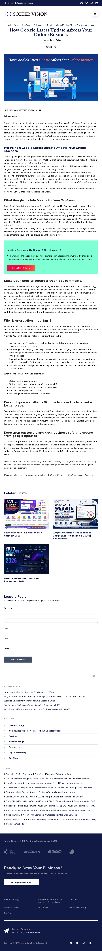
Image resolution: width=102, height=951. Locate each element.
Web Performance (14, 810)
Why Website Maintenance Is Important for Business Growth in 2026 (37, 709)
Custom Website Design (17, 778)
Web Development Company (80, 475)
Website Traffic (57, 819)
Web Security (32, 810)
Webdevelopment (27, 806)
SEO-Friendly (44, 796)
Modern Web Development (18, 787)
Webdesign (11, 806)
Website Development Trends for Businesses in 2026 (22, 580)
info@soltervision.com (23, 3)
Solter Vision (55, 40)
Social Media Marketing (17, 801)
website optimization (16, 819)
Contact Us (14, 747)
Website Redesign (38, 819)
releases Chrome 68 (30, 451)
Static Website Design (60, 801)
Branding (39, 774)
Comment (9, 608)
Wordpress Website (15, 824)
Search (93, 676)
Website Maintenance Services (62, 815)
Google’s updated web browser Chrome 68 (30, 206)
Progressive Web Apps (81, 787)
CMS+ (69, 774)
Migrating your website (70, 783)
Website (8, 649)
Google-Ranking (81, 778)
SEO (33, 796)
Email (6, 638)
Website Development (30, 110)
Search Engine (38, 792)
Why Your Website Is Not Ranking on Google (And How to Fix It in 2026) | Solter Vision (72, 535)
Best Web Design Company (19, 774)
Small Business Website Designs (68, 796)
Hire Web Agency (14, 783)
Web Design (12, 110)
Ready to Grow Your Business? (33, 867)
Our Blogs (13, 758)
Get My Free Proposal (21, 882)
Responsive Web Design (17, 792)
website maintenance (33, 815)
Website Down (13, 815)
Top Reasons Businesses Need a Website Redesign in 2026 (32, 705)
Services (13, 736)
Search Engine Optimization (61, 792)
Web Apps (78, 801)
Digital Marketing (17, 752)
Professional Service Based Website (51, 787)
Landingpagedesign (34, 783)
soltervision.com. (12, 225)
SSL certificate (56, 475)
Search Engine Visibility (17, 796)
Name (6, 628)
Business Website (13, 475)
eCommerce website (35, 475)
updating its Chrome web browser (39, 156)
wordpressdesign (89, 819)
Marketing (51, 783)
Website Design (16, 741)
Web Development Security (82, 806)
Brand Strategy (16, 725)
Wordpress (73, 819)
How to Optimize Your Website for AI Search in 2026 (29, 692)
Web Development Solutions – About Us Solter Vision (35, 731)
